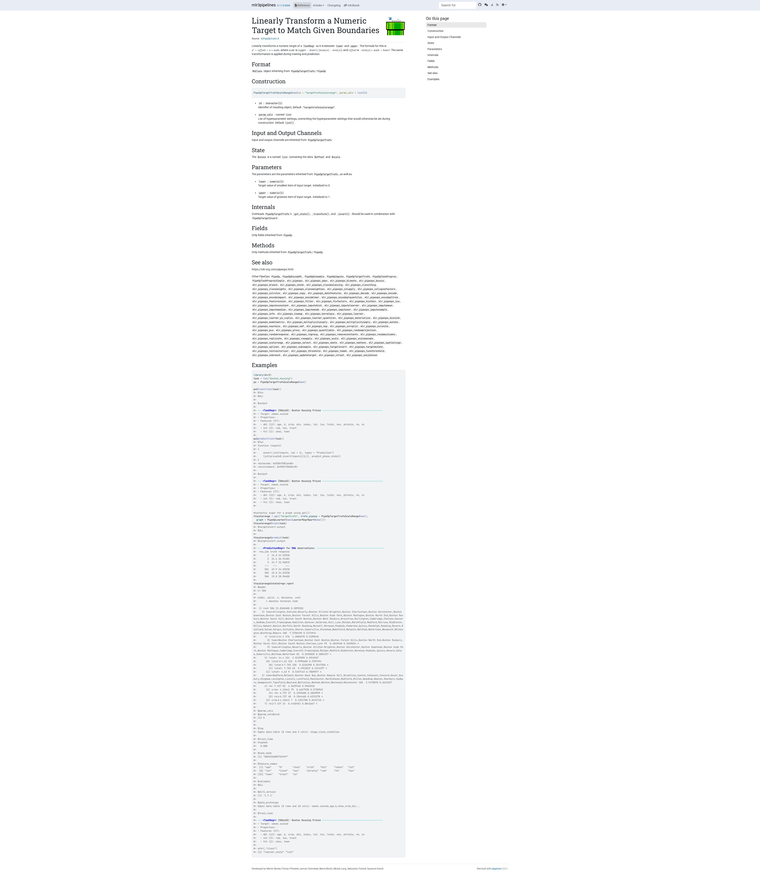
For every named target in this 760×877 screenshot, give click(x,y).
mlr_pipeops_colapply (341, 289)
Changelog (334, 5)
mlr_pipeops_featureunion (269, 301)
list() (289, 122)
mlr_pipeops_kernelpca (319, 313)
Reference (303, 5)
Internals (433, 55)
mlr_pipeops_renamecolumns (378, 334)
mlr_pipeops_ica (389, 301)
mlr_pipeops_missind (386, 318)
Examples (433, 79)
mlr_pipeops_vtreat (331, 355)
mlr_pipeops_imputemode (304, 309)
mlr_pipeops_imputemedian (269, 309)
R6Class (257, 71)
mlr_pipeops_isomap (289, 313)
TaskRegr (308, 46)
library (258, 375)
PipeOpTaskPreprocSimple (268, 280)
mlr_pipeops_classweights (269, 289)
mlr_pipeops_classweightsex (307, 289)
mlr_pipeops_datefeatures (324, 293)
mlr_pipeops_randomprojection (356, 330)
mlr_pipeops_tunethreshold (367, 351)
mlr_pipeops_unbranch (266, 355)
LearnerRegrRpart (303, 519)
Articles (317, 5)
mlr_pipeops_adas (316, 280)
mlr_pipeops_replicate (267, 338)
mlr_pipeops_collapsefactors (376, 289)
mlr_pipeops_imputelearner (342, 305)
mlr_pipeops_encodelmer (304, 297)
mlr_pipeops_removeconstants (339, 334)
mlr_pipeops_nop (317, 326)
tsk (265, 378)
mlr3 (267, 375)
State (431, 43)
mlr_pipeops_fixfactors (331, 301)
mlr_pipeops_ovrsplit (344, 326)
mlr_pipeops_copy (294, 293)
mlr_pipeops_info (264, 313)
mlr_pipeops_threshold (305, 351)
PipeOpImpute (335, 276)
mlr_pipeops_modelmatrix (268, 322)
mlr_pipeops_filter (301, 301)
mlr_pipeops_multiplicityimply (350, 322)
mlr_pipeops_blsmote (343, 280)
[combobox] (458, 5)
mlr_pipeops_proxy (288, 330)
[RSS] (497, 5)
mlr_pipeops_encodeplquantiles (342, 297)
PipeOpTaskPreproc (384, 276)
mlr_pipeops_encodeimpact (269, 297)
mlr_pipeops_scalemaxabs (357, 338)
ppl (276, 516)
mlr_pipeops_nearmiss (266, 326)
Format (432, 25)
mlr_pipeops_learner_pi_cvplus (273, 318)
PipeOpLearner (276, 519)
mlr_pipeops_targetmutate (366, 346)
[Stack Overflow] (492, 5)
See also (433, 73)
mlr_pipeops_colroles (266, 293)
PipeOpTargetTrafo (303, 71)
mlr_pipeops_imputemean (377, 305)
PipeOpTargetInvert (265, 218)
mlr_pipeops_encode (384, 293)
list (269, 389)
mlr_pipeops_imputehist (306, 305)
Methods (433, 67)
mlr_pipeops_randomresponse (271, 334)
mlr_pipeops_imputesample (370, 309)
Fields (431, 61)
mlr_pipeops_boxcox (371, 280)
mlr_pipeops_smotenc (353, 342)
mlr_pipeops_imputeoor (336, 309)
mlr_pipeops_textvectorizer (271, 351)
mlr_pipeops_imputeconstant (271, 305)
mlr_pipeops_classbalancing (325, 285)
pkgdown (497, 868)
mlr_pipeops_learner (350, 313)
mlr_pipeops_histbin (363, 301)
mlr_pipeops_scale (326, 338)
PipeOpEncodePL (292, 276)
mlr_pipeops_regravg (304, 334)
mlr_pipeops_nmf (293, 326)
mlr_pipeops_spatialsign (385, 342)
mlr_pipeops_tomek (335, 351)
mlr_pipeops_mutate (385, 322)
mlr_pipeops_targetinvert (330, 346)
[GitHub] (480, 5)
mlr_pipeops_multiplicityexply (307, 322)
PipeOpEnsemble (314, 276)
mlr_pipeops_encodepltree (381, 297)
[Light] (504, 5)
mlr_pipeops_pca (263, 330)
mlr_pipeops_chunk (292, 285)
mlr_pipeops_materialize (354, 318)
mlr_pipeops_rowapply (298, 338)
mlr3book (353, 5)
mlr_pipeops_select (298, 342)
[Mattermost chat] (486, 5)
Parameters (435, 49)
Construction (436, 30)
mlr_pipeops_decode (356, 293)
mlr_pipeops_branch (265, 285)
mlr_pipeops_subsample (296, 346)
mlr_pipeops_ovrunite (374, 326)
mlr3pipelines (264, 5)
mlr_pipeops (294, 280)
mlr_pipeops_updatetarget (299, 355)
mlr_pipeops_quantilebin (318, 330)
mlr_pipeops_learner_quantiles (315, 318)
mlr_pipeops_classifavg (360, 285)
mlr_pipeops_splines (266, 346)
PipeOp (321, 71)
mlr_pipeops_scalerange (268, 342)
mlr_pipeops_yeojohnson (362, 355)
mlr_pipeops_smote (325, 342)
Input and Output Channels (444, 37)
